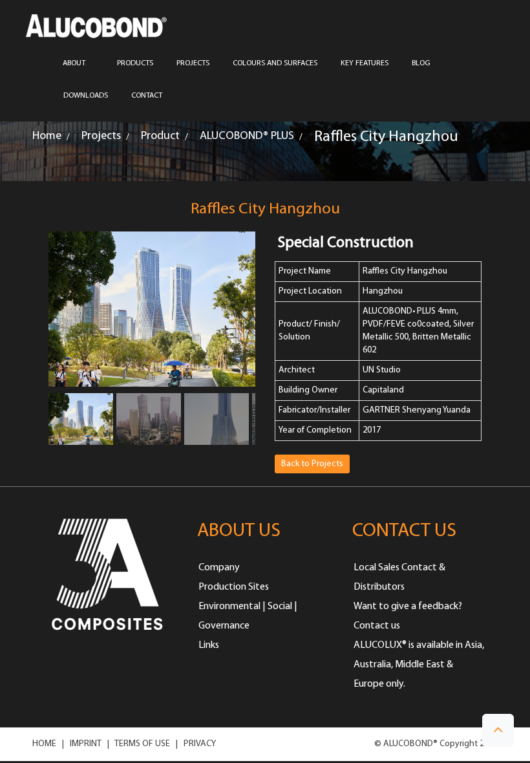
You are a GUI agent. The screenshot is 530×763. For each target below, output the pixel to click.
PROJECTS (192, 63)
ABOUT (74, 63)
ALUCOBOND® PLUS (247, 136)
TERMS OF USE (142, 744)
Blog (421, 63)
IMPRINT (85, 744)
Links (208, 645)
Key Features (364, 63)
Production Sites (233, 587)
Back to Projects (312, 464)
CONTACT (146, 96)
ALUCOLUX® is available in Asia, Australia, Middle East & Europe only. (419, 664)
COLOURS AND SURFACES (275, 63)
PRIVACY (200, 744)
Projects (101, 136)
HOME (44, 744)
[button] (498, 730)
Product (160, 136)
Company (219, 568)
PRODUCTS (135, 63)
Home (46, 136)
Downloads (85, 96)
